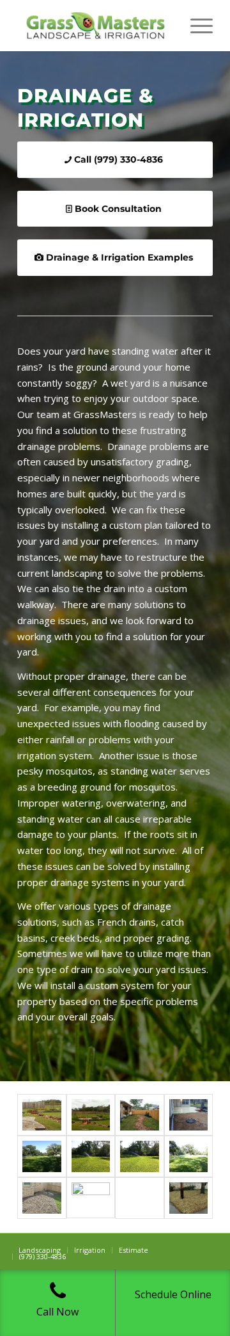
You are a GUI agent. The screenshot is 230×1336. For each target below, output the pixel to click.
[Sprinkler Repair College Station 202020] (41, 1156)
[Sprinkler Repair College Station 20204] (188, 1198)
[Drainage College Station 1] (188, 1115)
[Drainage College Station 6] (41, 1115)
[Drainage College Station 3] (139, 1115)
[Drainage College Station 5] (91, 1115)
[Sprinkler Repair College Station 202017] (139, 1156)
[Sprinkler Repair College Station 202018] (91, 1156)
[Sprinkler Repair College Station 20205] (91, 1198)
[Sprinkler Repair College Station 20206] (139, 1198)
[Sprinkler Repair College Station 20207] (41, 1198)
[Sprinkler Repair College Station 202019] (188, 1156)
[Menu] (195, 25)
